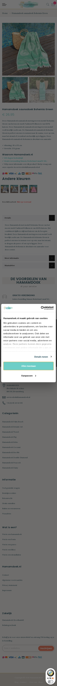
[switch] (50, 681)
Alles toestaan (28, 366)
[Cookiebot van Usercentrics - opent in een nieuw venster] (41, 308)
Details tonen (41, 356)
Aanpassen (27, 375)
